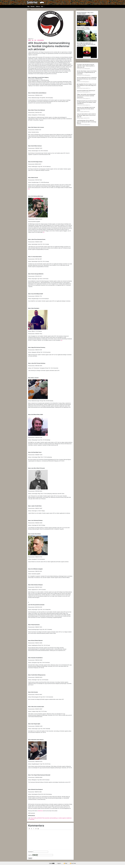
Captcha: (30, 855)
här (28, 188)
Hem (28, 6)
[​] (50, 839)
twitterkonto (40, 810)
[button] (29, 829)
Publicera (38, 6)
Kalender (33, 6)
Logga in (59, 863)
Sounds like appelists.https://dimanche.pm (86, 91)
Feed (66, 863)
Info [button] (42, 6)
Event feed (73, 863)
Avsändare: (30, 851)
